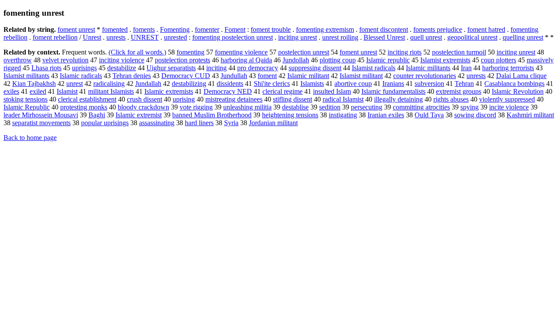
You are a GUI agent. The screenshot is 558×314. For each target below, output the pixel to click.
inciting (216, 68)
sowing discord (475, 115)
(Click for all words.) (137, 52)
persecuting (366, 107)
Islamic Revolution (518, 91)
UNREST (145, 37)
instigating (343, 115)
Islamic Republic (26, 107)
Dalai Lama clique (521, 75)
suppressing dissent (315, 68)
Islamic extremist (139, 115)
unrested (175, 37)
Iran (466, 68)
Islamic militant (308, 75)
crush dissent (144, 99)
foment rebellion (55, 37)
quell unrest (426, 37)
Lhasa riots (46, 68)
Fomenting (175, 29)
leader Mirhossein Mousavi (40, 115)
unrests (116, 37)
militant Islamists (111, 91)
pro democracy (257, 68)
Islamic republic (388, 60)
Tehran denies (131, 75)
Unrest (92, 37)
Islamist (67, 91)
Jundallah (148, 83)
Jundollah (295, 60)
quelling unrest (523, 37)
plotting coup (338, 60)
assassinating (156, 122)
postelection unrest (303, 52)
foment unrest (76, 29)
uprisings (84, 68)
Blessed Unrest (384, 37)
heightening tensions (290, 115)
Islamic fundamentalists (393, 91)
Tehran (464, 83)
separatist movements (41, 122)
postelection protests (182, 60)
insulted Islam (332, 91)
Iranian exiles (385, 115)
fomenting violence (241, 52)
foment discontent (383, 29)
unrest (74, 83)
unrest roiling (340, 37)
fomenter (207, 29)
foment (267, 75)
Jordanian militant (273, 122)
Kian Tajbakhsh (34, 83)
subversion (429, 83)
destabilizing (189, 83)
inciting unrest (297, 37)
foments (144, 29)
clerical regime (282, 91)
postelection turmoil (459, 52)
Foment (235, 29)
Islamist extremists (445, 60)
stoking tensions (25, 99)
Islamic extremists (168, 91)
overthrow (17, 60)
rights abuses (451, 99)
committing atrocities (421, 107)
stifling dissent (292, 99)
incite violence (509, 107)
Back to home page (30, 137)
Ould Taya (429, 115)
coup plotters (498, 60)
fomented (115, 29)
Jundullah (234, 75)
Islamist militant (361, 75)
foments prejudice (437, 29)
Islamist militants (26, 75)
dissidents (230, 83)
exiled (38, 91)
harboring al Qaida (246, 60)
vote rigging (196, 107)
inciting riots (405, 52)
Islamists (312, 83)
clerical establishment (87, 99)
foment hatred (486, 29)
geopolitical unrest (472, 37)
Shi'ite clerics (272, 83)
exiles (11, 91)
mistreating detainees (233, 99)
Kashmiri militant (530, 115)
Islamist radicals (373, 68)
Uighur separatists (171, 68)
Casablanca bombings (514, 83)
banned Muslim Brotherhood (212, 115)
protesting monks (83, 107)
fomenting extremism (325, 29)
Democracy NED (228, 91)
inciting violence (121, 60)
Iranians (393, 83)
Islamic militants (428, 68)
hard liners (199, 122)
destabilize (121, 68)
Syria (231, 122)
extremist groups (458, 91)
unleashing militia (247, 107)
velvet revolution (65, 60)
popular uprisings (105, 122)
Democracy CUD (185, 75)
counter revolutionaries (424, 75)
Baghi (96, 115)
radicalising (109, 83)
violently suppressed (507, 99)
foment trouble (271, 29)
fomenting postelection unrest (232, 37)
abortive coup (353, 83)
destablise (295, 107)
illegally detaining (398, 99)
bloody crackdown (143, 107)
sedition (329, 107)
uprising (184, 99)
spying (469, 107)
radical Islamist (343, 99)
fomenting (190, 52)
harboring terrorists (508, 68)
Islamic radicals (81, 75)
